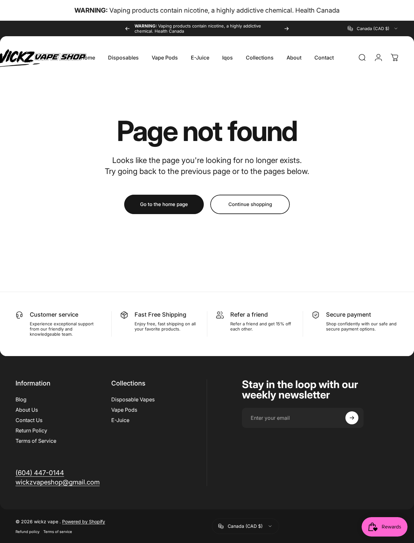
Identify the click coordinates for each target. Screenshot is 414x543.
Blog (21, 399)
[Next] (286, 28)
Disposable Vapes (133, 399)
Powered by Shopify (83, 521)
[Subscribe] (351, 417)
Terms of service (57, 531)
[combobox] (373, 28)
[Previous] (127, 28)
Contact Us (29, 420)
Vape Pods (124, 410)
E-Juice (120, 420)
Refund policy (27, 531)
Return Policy (31, 430)
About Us (27, 410)
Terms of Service (36, 441)
